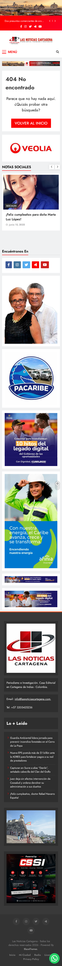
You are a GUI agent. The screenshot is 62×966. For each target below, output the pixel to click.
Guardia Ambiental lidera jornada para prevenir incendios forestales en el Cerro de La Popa (32, 742)
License (48, 955)
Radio (37, 955)
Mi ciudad (25, 955)
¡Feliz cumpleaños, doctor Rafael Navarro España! (32, 796)
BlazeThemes (30, 949)
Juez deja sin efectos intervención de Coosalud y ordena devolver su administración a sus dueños (30, 782)
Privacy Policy (31, 959)
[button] (54, 958)
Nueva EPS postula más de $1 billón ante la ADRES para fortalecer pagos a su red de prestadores (32, 757)
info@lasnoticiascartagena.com (32, 699)
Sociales (11, 205)
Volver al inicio (31, 123)
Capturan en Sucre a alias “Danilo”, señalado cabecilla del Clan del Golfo (30, 770)
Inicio (12, 955)
